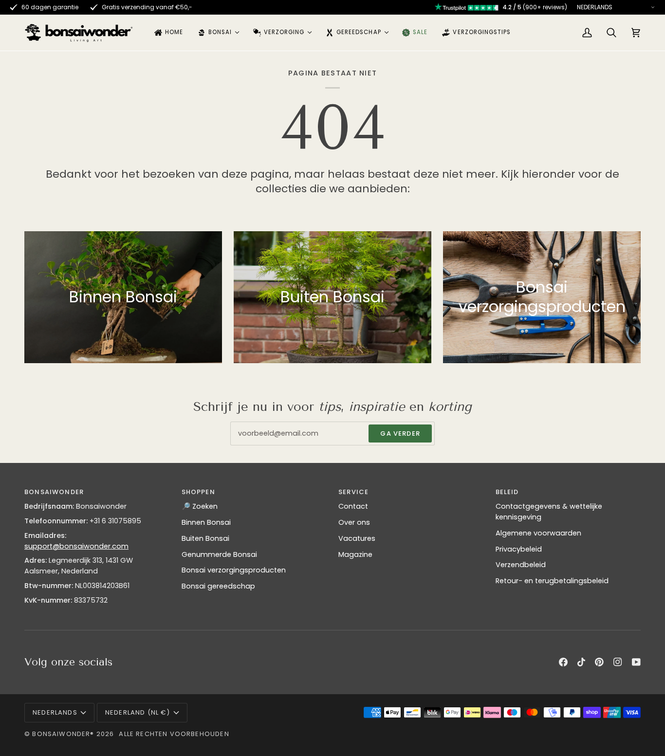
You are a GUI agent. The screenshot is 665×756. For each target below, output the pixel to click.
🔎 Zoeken (200, 506)
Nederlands (55, 712)
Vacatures (356, 538)
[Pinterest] (599, 662)
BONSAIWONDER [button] (54, 492)
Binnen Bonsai (206, 522)
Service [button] (353, 492)
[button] (218, 33)
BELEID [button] (507, 492)
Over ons (354, 522)
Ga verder (400, 433)
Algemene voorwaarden (538, 533)
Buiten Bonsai (205, 538)
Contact (353, 506)
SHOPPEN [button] (198, 492)
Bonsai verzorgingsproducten (234, 570)
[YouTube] (636, 662)
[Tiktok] (581, 662)
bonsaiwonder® (63, 733)
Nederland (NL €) (137, 712)
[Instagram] (617, 662)
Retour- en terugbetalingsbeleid (552, 581)
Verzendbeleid (521, 565)
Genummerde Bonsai (219, 554)
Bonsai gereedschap (218, 586)
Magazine (355, 554)
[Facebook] (563, 662)
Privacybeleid (519, 549)
